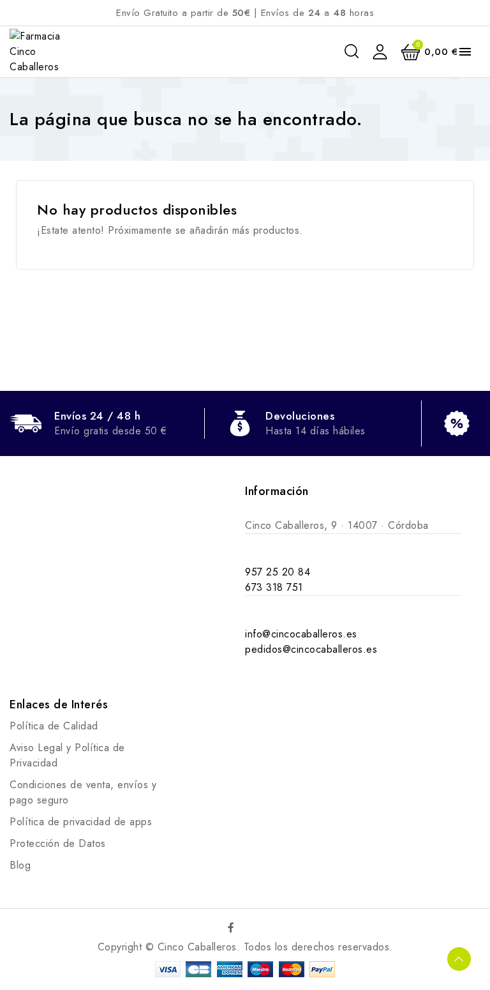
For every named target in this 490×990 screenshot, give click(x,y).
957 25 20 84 (277, 572)
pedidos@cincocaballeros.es (311, 649)
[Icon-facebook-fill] (231, 927)
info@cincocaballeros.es (301, 634)
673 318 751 (274, 587)
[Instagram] (259, 927)
